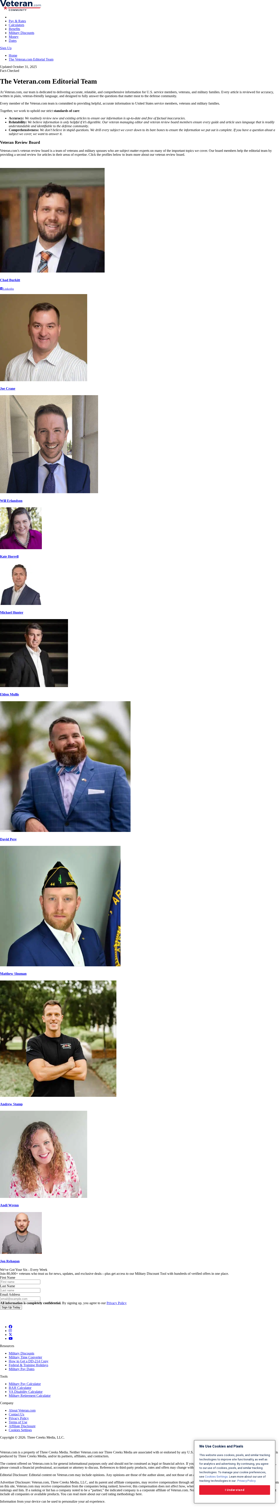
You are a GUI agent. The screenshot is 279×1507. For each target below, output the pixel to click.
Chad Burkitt (10, 280)
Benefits (14, 29)
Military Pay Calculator (25, 1384)
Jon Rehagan (10, 1261)
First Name (7, 1277)
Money (14, 37)
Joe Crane (7, 388)
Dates (13, 40)
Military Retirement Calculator (30, 1395)
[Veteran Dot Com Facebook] (10, 1327)
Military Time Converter (25, 1357)
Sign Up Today (11, 1307)
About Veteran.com (22, 1410)
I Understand (235, 1490)
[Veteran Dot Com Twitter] (10, 1334)
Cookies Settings (20, 1430)
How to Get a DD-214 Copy (28, 1361)
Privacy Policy (117, 1303)
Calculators (16, 25)
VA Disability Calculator (26, 1392)
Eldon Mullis (9, 694)
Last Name (7, 1286)
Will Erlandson (11, 501)
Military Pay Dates (21, 1369)
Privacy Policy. (246, 1480)
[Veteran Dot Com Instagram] (10, 1331)
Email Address (10, 1294)
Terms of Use (18, 1422)
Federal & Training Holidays (28, 1365)
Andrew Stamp (11, 1104)
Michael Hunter (11, 612)
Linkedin (8, 288)
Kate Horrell (9, 556)
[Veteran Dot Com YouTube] (11, 1338)
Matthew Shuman (13, 973)
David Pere (8, 839)
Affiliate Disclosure (22, 1426)
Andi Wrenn (9, 1205)
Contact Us (16, 1414)
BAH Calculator (20, 1388)
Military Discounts (21, 33)
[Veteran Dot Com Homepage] (20, 10)
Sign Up (6, 48)
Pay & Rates (17, 21)
